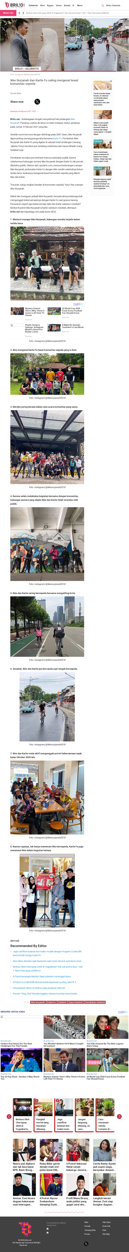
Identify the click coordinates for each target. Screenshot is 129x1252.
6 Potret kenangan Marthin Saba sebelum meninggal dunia (42, 976)
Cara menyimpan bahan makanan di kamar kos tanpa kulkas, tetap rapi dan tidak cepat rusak (102, 156)
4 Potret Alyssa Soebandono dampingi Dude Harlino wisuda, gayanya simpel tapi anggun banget (51, 1202)
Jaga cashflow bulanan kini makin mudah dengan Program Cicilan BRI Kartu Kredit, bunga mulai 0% (47, 953)
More (79, 5)
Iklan (86, 1222)
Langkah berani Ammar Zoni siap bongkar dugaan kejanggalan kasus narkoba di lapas (104, 1202)
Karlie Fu (57, 138)
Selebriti (62, 1002)
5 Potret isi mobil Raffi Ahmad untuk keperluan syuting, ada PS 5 (44, 982)
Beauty (67, 5)
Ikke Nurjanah (38, 1002)
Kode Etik (106, 1226)
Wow (42, 5)
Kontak (87, 1226)
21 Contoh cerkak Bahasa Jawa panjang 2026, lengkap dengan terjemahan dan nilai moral (64, 13)
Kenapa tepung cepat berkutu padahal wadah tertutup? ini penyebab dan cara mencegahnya (102, 183)
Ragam (50, 5)
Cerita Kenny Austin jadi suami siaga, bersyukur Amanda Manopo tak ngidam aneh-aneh (104, 1167)
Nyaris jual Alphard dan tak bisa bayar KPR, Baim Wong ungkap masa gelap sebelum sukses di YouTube (24, 1167)
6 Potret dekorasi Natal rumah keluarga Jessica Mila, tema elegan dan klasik (76, 1167)
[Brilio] (14, 5)
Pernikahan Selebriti (95, 1002)
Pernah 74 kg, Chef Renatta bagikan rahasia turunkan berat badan (45, 993)
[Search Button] (103, 6)
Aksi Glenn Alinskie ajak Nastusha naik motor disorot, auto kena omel (47, 961)
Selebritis (33, 5)
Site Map (106, 1234)
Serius (59, 5)
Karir (104, 1230)
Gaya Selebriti (76, 1002)
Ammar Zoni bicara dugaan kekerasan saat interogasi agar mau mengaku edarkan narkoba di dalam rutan (24, 1202)
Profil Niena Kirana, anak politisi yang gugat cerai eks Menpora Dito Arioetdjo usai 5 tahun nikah (77, 1202)
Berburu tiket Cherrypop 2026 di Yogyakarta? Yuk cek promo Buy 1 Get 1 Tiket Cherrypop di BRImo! (48, 968)
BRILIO (19, 68)
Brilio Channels (113, 5)
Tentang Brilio (90, 1230)
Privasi (87, 1234)
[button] (19, 13)
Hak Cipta (106, 1222)
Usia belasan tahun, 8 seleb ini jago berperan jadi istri (39, 988)
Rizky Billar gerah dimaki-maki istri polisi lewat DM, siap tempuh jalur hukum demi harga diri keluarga (50, 1167)
